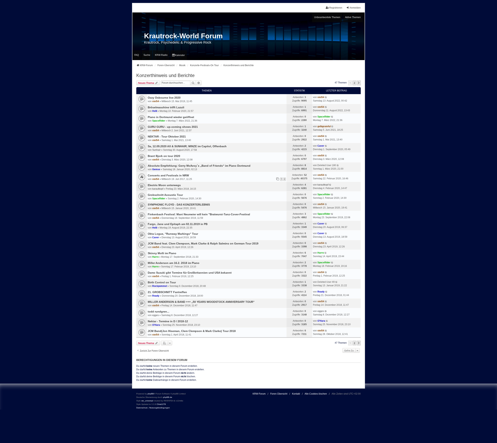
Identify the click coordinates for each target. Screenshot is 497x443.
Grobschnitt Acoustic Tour (165, 194)
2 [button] (354, 83)
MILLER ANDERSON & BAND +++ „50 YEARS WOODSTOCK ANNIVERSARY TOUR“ (201, 301)
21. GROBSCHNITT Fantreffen (167, 292)
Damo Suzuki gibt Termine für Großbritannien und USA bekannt (190, 272)
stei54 (155, 101)
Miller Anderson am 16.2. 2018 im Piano (173, 262)
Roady (155, 295)
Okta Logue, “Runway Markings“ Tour (173, 233)
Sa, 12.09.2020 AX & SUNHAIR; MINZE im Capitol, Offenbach (187, 146)
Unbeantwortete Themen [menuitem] (327, 17)
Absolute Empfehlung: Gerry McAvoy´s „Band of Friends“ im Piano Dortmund (199, 165)
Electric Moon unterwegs (164, 185)
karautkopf (157, 188)
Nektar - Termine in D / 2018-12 (168, 321)
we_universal (147, 401)
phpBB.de (167, 397)
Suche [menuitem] (146, 55)
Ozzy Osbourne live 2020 (164, 97)
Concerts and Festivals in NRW (168, 175)
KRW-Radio (161, 55)
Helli (154, 111)
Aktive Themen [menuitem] (353, 17)
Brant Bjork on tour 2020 (164, 156)
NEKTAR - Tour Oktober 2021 (167, 136)
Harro (155, 257)
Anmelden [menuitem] (355, 7)
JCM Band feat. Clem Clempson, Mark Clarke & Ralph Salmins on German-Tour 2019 (203, 243)
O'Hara (156, 325)
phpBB (151, 394)
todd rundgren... (158, 311)
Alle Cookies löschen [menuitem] (316, 393)
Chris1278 (161, 404)
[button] (359, 83)
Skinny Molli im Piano (162, 253)
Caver (320, 145)
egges (155, 315)
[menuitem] (178, 55)
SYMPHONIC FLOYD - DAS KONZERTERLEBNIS (179, 204)
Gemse (156, 169)
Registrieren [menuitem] (335, 7)
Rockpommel (159, 286)
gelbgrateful (324, 126)
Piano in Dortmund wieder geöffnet (171, 117)
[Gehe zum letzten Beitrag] (326, 97)
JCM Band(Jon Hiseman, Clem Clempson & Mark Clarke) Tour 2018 (192, 331)
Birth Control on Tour (162, 282)
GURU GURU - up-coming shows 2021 (173, 126)
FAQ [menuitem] (136, 55)
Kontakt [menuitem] (296, 393)
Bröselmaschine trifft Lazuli (166, 107)
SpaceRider (158, 120)
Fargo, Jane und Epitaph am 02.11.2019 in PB (178, 224)
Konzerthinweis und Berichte (165, 75)
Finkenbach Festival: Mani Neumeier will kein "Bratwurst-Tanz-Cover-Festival (199, 214)
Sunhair (156, 150)
